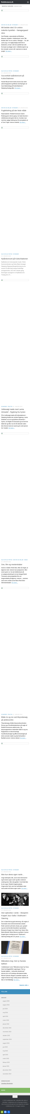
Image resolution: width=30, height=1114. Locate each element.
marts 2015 (6, 1058)
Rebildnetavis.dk (7, 2)
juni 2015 (5, 1047)
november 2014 (7, 1074)
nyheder (15, 24)
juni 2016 (5, 1008)
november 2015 (7, 1031)
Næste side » (24, 985)
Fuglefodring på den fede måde (13, 110)
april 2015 (5, 1054)
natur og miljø (6, 24)
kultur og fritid (6, 71)
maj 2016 (5, 1012)
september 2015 (7, 1039)
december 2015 (7, 1028)
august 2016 (6, 1005)
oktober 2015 (6, 1035)
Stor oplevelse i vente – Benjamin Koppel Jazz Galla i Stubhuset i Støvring (14, 915)
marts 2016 (6, 1020)
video (26, 559)
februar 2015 (6, 1062)
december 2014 (7, 1070)
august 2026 (6, 1001)
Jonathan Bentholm (7, 1083)
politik (10, 406)
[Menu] (28, 2)
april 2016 (5, 1016)
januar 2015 (6, 1066)
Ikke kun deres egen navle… (12, 874)
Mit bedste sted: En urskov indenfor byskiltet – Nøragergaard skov (14, 30)
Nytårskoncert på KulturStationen (14, 259)
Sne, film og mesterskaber (11, 564)
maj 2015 (5, 1051)
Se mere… (9, 51)
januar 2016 (6, 1024)
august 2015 (6, 1043)
